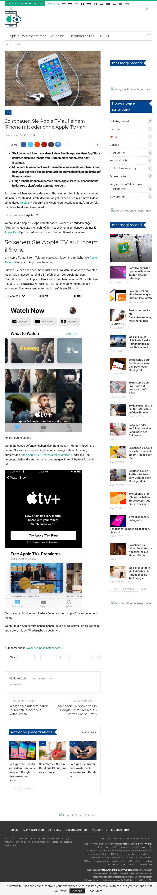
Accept (77, 891)
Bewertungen (118, 196)
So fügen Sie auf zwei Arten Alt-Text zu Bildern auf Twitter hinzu (28, 710)
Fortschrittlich (118, 160)
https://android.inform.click (137, 843)
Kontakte (53, 3)
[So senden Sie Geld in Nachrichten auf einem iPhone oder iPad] (118, 452)
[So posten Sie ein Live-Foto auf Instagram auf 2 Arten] (118, 387)
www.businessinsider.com (43, 648)
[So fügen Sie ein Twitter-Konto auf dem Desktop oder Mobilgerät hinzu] (118, 475)
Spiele (15, 36)
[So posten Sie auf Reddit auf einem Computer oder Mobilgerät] (118, 364)
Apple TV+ (11, 232)
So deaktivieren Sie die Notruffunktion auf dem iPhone (140, 409)
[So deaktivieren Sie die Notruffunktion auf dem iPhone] (118, 410)
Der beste (56, 36)
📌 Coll (114, 136)
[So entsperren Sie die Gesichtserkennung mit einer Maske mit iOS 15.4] (118, 315)
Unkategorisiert (119, 121)
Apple (23, 202)
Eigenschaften (119, 176)
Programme (117, 152)
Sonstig (114, 144)
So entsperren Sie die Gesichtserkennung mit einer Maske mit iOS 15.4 (131, 317)
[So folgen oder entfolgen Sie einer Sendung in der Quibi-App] (118, 429)
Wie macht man (34, 36)
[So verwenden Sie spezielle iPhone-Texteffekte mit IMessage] (118, 272)
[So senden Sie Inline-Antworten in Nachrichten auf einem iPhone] (118, 549)
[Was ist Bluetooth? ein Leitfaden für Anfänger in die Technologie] (118, 572)
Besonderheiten (82, 36)
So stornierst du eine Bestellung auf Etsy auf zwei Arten (140, 294)
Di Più (104, 36)
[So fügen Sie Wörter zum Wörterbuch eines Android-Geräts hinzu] (83, 750)
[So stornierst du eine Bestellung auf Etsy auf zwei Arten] (118, 295)
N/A (8, 112)
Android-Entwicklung (123, 168)
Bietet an (115, 129)
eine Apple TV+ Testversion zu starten (46, 455)
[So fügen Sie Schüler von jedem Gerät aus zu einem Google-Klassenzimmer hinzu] (22, 750)
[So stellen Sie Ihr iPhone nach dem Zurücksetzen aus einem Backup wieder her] (118, 498)
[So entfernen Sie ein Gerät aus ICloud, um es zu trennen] (52, 750)
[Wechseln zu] (63, 3)
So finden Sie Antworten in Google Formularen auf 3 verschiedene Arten (77, 710)
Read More (94, 891)
